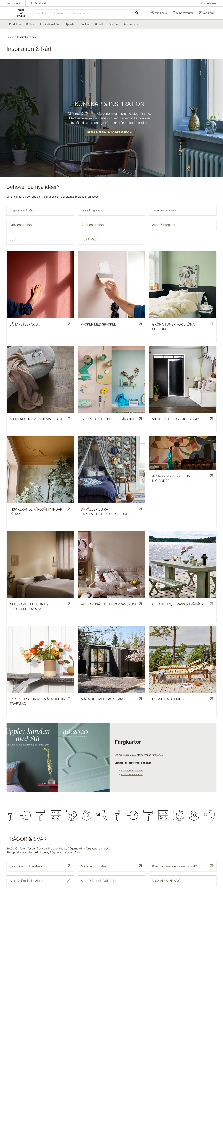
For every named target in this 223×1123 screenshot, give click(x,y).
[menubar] (74, 24)
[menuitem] (15, 24)
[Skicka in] (136, 13)
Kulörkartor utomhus (132, 770)
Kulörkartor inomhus (132, 774)
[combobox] (86, 13)
